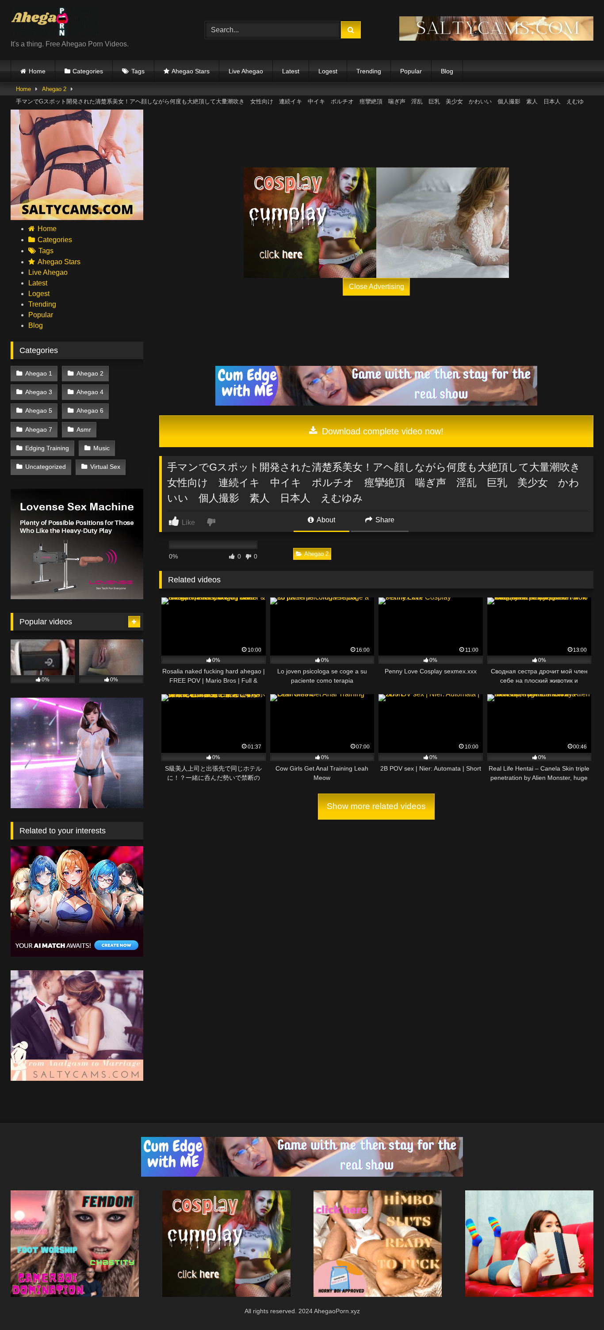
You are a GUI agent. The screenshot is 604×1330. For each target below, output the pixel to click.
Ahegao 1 (38, 373)
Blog (447, 71)
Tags (138, 71)
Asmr (83, 429)
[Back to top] (576, 1303)
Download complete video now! (381, 431)
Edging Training (47, 448)
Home (37, 71)
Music (101, 448)
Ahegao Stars (191, 71)
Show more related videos (376, 806)
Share (384, 520)
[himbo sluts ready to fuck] (377, 1294)
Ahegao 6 (89, 410)
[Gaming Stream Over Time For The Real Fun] (376, 403)
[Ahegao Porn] (55, 23)
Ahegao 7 (38, 429)
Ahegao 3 (38, 391)
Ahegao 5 (38, 410)
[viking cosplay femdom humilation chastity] (75, 1294)
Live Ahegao (246, 71)
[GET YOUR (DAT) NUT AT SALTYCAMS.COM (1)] (496, 38)
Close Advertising (376, 286)
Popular (411, 71)
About (325, 520)
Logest (327, 71)
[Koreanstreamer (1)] (442, 222)
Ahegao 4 (89, 391)
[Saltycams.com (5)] (77, 217)
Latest (290, 71)
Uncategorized (45, 466)
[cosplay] (310, 222)
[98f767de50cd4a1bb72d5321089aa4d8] (77, 596)
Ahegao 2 (54, 89)
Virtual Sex (105, 466)
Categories (88, 71)
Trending (368, 71)
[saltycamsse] (529, 1294)
